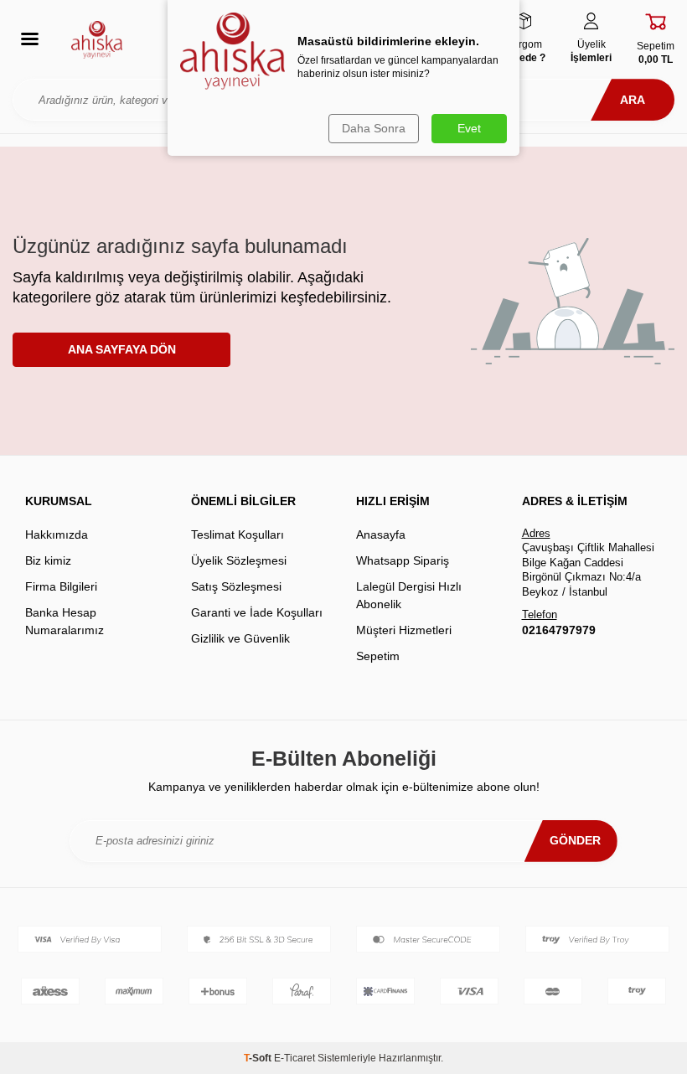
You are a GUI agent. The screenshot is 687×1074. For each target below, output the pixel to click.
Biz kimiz (48, 560)
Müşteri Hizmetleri (404, 630)
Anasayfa (380, 534)
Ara (632, 99)
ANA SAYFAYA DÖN (122, 349)
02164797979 (559, 630)
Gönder (575, 840)
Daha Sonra (373, 128)
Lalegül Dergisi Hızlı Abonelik (409, 595)
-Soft (259, 1058)
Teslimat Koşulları (237, 534)
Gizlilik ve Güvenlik (240, 638)
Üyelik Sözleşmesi (239, 560)
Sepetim (378, 656)
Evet (469, 128)
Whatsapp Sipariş (402, 560)
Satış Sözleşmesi (236, 586)
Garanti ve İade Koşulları (257, 612)
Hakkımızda (56, 534)
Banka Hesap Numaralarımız (64, 621)
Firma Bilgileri (61, 586)
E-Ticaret (294, 1058)
